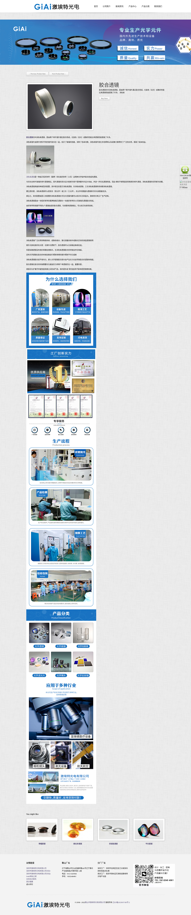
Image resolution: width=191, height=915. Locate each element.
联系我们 (158, 6)
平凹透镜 (149, 844)
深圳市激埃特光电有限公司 (36, 868)
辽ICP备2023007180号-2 (121, 902)
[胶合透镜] (60, 106)
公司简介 (106, 6)
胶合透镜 (29, 137)
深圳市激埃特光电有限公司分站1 (38, 871)
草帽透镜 (42, 844)
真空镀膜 (29, 881)
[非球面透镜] (113, 829)
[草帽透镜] (42, 829)
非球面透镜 (113, 844)
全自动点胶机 (31, 879)
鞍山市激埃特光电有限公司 (95, 902)
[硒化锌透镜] (77, 829)
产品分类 (145, 6)
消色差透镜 (30, 177)
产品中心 (132, 6)
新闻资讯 (119, 6)
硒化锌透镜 (77, 844)
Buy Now (104, 98)
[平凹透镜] (149, 829)
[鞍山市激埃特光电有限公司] (54, 4)
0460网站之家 (31, 876)
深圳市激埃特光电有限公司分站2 (38, 874)
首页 (96, 6)
